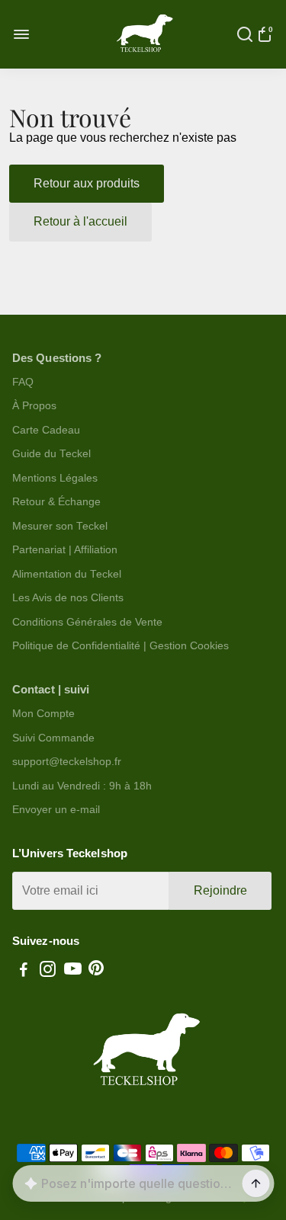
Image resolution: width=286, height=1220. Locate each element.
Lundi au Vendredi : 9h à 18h (82, 786)
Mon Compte (43, 713)
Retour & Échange (56, 502)
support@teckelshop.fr (66, 761)
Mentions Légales (55, 478)
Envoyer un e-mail (56, 809)
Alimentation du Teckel (66, 574)
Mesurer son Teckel (60, 526)
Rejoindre (220, 890)
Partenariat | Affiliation (64, 550)
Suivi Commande (53, 738)
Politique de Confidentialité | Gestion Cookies (120, 646)
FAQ (23, 382)
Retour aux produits (87, 183)
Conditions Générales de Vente (87, 622)
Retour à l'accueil (80, 221)
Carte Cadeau (46, 430)
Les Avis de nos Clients (68, 598)
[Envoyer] (255, 1183)
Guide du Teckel (51, 454)
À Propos (34, 405)
